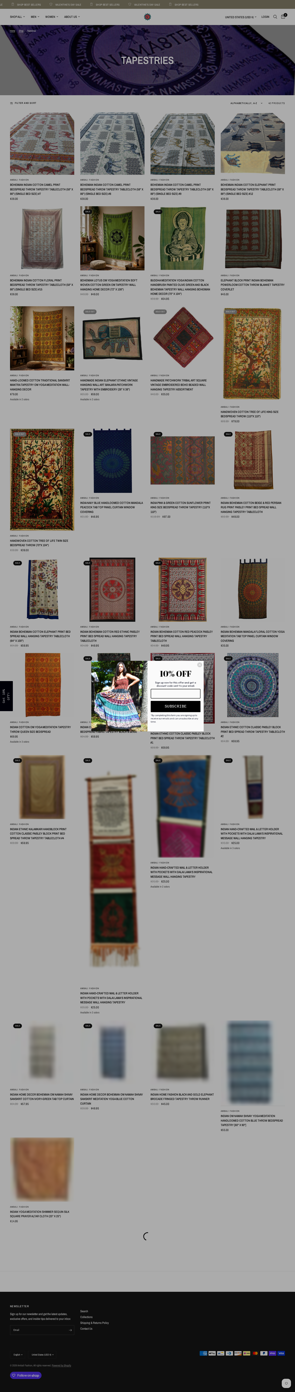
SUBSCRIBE (175, 706)
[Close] (199, 664)
